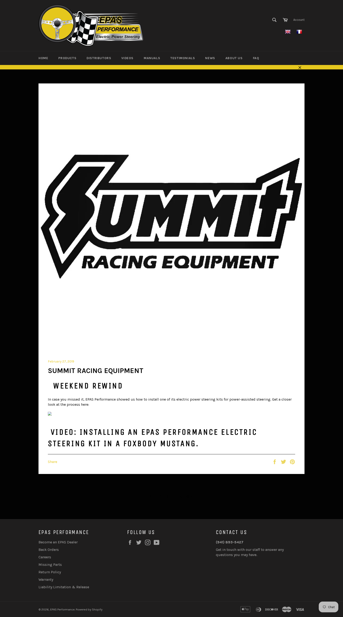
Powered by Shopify (89, 609)
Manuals (152, 58)
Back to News (173, 496)
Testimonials (182, 58)
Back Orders (48, 549)
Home (43, 58)
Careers (44, 557)
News (210, 58)
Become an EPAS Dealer (58, 542)
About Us (234, 58)
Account (298, 20)
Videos (127, 58)
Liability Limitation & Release (63, 587)
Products (67, 58)
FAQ (256, 58)
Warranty (45, 579)
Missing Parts (50, 564)
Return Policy (49, 572)
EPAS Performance (62, 609)
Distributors (99, 58)
